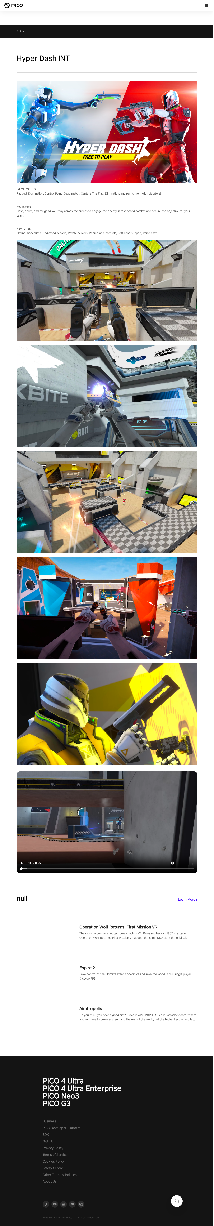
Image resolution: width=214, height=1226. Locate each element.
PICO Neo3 (61, 1096)
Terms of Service (55, 1155)
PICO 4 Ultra (63, 1081)
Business (49, 1121)
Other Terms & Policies (60, 1175)
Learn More (186, 899)
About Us (50, 1181)
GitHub (48, 1141)
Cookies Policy (54, 1161)
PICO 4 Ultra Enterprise (82, 1088)
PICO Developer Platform (61, 1128)
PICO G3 (57, 1103)
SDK (46, 1134)
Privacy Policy (53, 1148)
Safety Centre (53, 1168)
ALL (19, 31)
